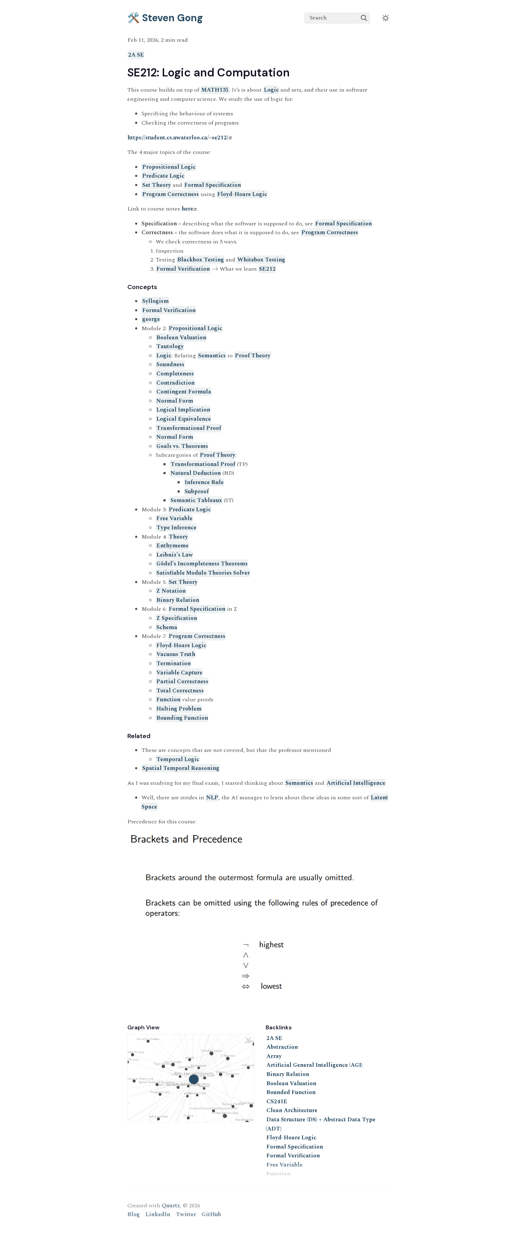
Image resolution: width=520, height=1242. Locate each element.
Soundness (170, 364)
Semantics (212, 355)
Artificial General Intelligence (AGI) (314, 1065)
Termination (173, 663)
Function (168, 699)
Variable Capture (179, 672)
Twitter (186, 1214)
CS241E (276, 1101)
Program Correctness (170, 194)
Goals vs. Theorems (182, 446)
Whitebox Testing (261, 259)
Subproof (197, 491)
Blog (133, 1214)
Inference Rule (204, 482)
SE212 (267, 269)
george (151, 319)
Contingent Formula (183, 391)
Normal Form (174, 401)
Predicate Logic (163, 176)
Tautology (170, 346)
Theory (178, 537)
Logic (271, 90)
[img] (364, 18)
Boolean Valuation (181, 337)
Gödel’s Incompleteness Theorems (202, 563)
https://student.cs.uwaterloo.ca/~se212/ (177, 137)
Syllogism (155, 301)
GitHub (211, 1214)
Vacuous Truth (175, 654)
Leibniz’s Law (174, 555)
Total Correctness (180, 690)
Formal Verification (183, 269)
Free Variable (174, 518)
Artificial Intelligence (356, 783)
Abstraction (282, 1047)
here (187, 209)
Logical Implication (183, 410)
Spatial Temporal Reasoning (180, 768)
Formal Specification (212, 185)
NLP (212, 797)
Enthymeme (172, 545)
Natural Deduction (196, 473)
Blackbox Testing (200, 259)
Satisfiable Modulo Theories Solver (203, 573)
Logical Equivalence (183, 419)
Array (274, 1056)
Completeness (175, 373)
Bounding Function (182, 718)
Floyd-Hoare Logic (242, 194)
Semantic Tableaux (196, 500)
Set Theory (156, 185)
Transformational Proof (188, 428)
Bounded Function (291, 1092)
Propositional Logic (169, 167)
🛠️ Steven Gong (165, 17)
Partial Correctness (182, 681)
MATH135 (215, 90)
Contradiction (175, 383)
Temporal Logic (177, 759)
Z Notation (171, 591)
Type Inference (176, 527)
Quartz (171, 1205)
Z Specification (176, 618)
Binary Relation (177, 600)
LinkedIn (157, 1214)
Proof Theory (252, 355)
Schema (166, 627)
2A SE (136, 55)
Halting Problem (179, 709)
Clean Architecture (291, 1110)
